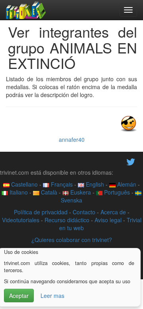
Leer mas (52, 295)
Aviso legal (108, 220)
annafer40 (72, 139)
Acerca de (113, 212)
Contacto (84, 212)
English (94, 184)
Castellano (24, 184)
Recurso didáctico (66, 220)
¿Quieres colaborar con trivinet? (71, 240)
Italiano (18, 192)
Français (61, 184)
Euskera (80, 192)
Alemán (126, 184)
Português (116, 192)
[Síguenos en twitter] (130, 161)
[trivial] (26, 10)
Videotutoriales (20, 220)
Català (48, 192)
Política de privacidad (41, 212)
